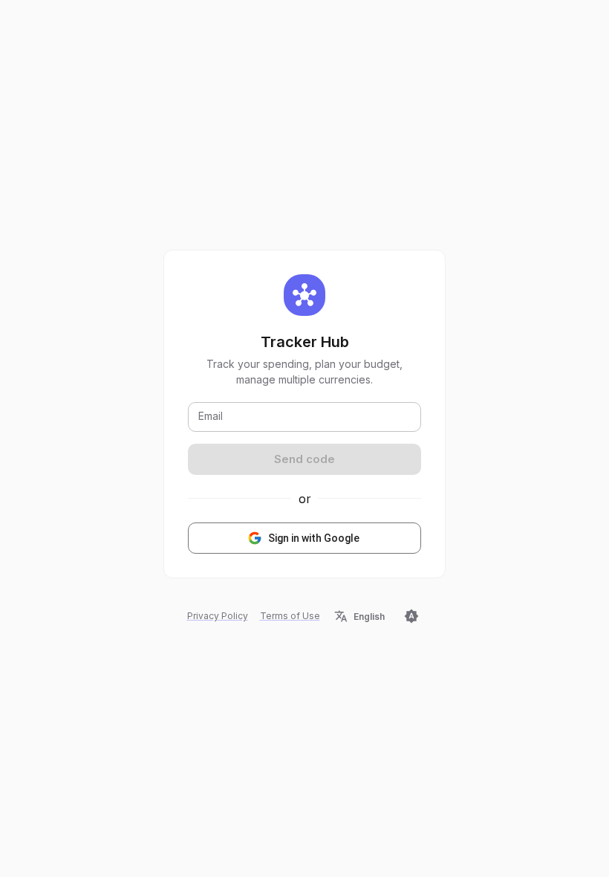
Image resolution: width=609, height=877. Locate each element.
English (369, 616)
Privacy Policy (217, 615)
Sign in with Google (313, 538)
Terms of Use (290, 615)
